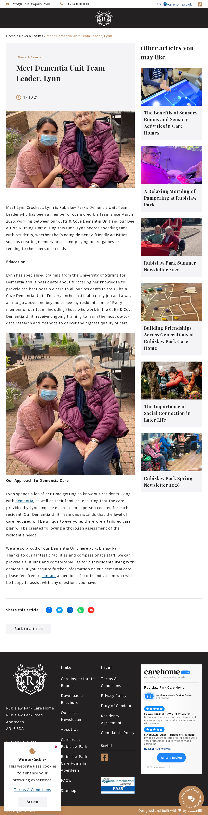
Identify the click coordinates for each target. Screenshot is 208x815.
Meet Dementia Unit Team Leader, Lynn (79, 36)
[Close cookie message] (56, 746)
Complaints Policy (117, 732)
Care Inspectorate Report (78, 682)
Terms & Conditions (111, 682)
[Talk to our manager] (191, 798)
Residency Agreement (111, 719)
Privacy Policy (113, 695)
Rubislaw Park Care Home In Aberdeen (74, 763)
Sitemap (68, 790)
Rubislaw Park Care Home (164, 687)
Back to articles (28, 628)
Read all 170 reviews (157, 749)
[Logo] (104, 18)
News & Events (31, 36)
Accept (33, 801)
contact (49, 575)
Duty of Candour (116, 705)
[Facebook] (200, 4)
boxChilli (195, 810)
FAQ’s (66, 780)
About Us (69, 729)
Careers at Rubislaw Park (74, 743)
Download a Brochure (72, 699)
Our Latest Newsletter (71, 716)
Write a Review (171, 757)
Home (11, 36)
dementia (24, 500)
